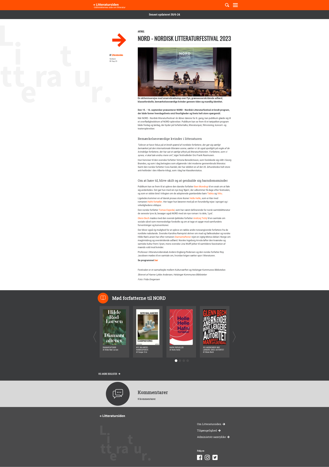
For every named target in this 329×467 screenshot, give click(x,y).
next (234, 336)
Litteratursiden (117, 55)
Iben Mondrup (201, 186)
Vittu (219, 193)
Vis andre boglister (107, 373)
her (156, 260)
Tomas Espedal (167, 210)
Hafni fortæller (155, 201)
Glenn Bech (143, 218)
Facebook (199, 457)
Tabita (210, 193)
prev (94, 336)
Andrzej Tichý (200, 218)
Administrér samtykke (211, 437)
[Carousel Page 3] (183, 360)
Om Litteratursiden (209, 424)
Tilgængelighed (207, 430)
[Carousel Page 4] (187, 360)
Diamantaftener (183, 236)
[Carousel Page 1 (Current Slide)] (176, 360)
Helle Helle (195, 198)
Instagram (207, 457)
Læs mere (111, 352)
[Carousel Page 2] (180, 360)
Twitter (215, 457)
